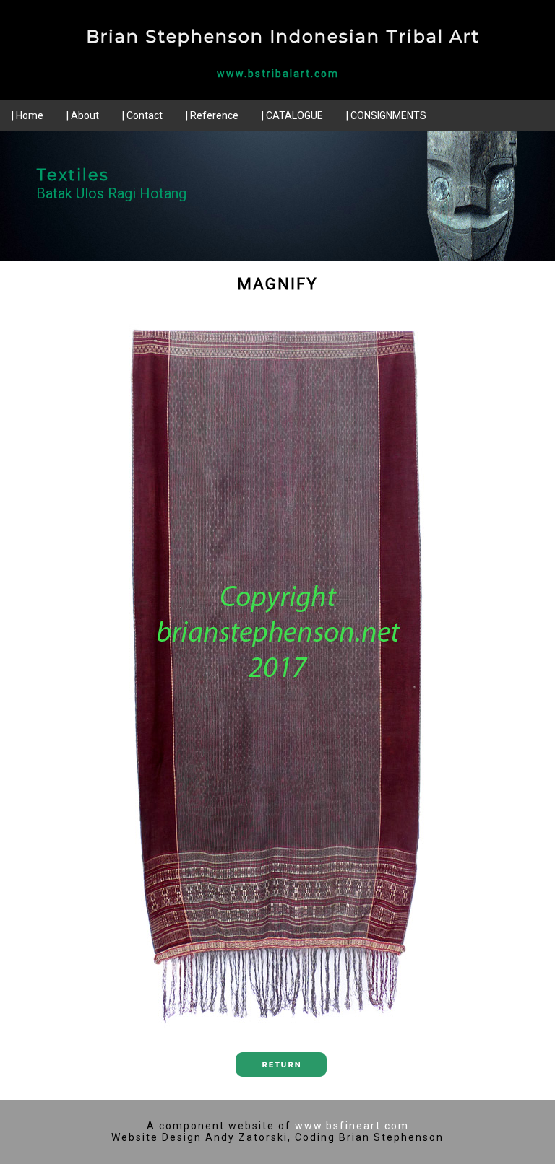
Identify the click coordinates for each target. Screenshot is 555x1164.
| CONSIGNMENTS (386, 115)
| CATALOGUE (292, 115)
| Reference (212, 115)
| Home (27, 115)
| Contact (142, 115)
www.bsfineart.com (352, 1126)
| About (82, 115)
